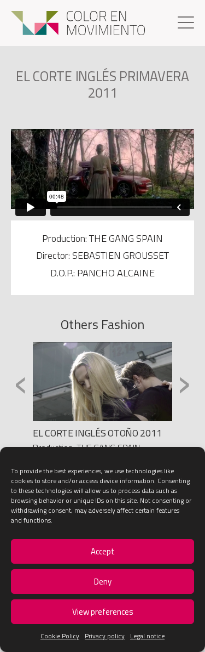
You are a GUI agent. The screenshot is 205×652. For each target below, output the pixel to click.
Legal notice (147, 636)
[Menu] (186, 23)
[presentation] (21, 383)
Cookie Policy (59, 636)
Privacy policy (105, 636)
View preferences (102, 611)
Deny (103, 581)
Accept (103, 551)
